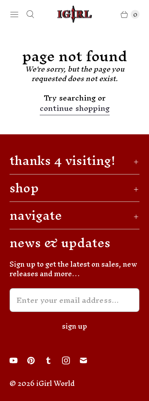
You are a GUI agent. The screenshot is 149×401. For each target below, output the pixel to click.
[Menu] (14, 14)
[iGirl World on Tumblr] (53, 360)
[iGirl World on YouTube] (18, 360)
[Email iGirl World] (88, 360)
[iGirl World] (75, 14)
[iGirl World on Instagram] (70, 360)
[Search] (30, 14)
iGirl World (55, 383)
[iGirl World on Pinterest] (36, 360)
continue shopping (75, 109)
